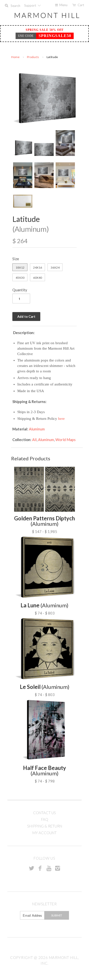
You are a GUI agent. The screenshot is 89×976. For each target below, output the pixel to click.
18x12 (20, 267)
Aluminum (37, 429)
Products (33, 57)
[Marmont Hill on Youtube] (49, 868)
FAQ (44, 819)
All (34, 439)
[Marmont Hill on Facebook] (40, 868)
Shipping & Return (44, 826)
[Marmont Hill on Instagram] (58, 868)
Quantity (19, 290)
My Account (44, 832)
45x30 (20, 277)
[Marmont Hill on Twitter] (31, 868)
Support (30, 5)
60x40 (37, 277)
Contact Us (44, 812)
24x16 (37, 267)
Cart (81, 5)
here (61, 419)
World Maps (65, 439)
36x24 (55, 267)
